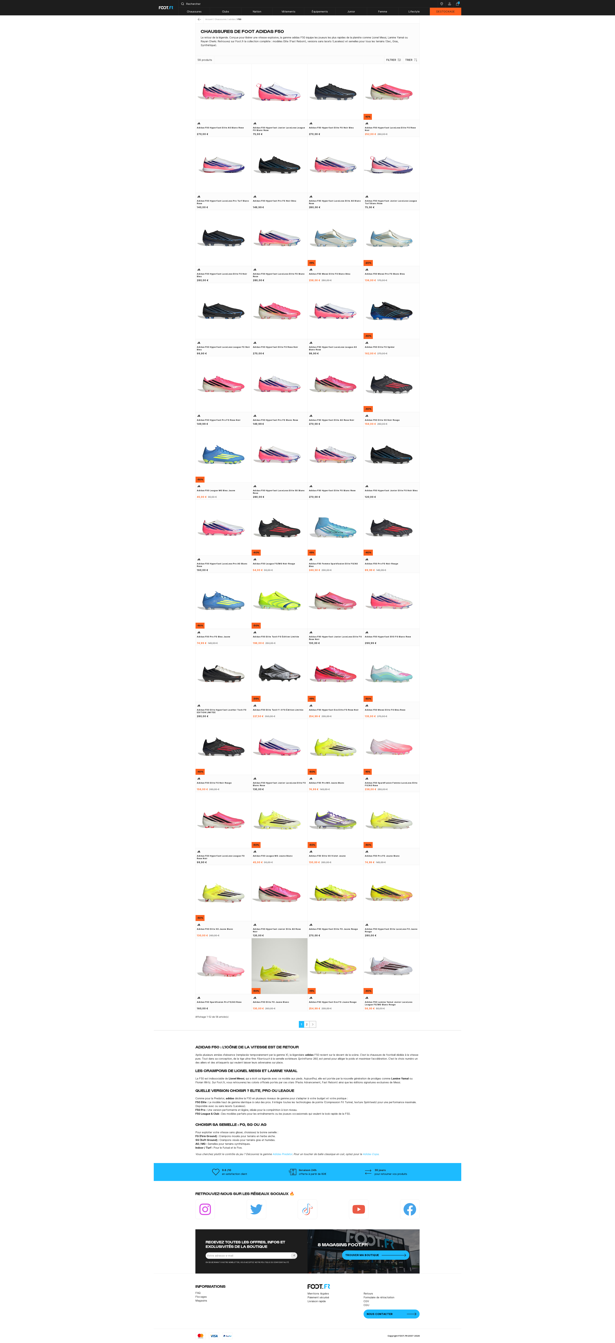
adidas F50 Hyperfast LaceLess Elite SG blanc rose (279, 491)
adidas (232, 19)
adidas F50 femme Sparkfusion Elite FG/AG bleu (333, 564)
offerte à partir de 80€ (312, 1174)
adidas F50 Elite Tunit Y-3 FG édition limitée (278, 710)
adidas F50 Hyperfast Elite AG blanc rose (220, 127)
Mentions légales (318, 1293)
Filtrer (391, 59)
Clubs (225, 11)
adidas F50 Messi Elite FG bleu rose (385, 710)
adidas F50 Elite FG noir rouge (214, 783)
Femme (382, 11)
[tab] (307, 41)
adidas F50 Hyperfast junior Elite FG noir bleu (391, 490)
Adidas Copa (370, 1154)
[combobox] (308, 4)
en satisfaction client (234, 1174)
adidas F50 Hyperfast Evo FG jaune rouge (333, 1002)
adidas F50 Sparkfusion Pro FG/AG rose (219, 1002)
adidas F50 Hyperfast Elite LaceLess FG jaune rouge (391, 930)
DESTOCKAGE (445, 11)
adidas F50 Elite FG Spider (380, 347)
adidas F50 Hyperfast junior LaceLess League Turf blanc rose (391, 202)
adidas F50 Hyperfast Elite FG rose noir (275, 347)
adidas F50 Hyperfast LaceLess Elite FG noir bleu (222, 275)
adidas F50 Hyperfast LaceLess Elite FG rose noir (390, 128)
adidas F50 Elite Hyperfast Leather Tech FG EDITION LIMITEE (221, 711)
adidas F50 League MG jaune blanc (273, 856)
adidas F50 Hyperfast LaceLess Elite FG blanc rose (279, 275)
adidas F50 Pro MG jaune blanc (326, 783)
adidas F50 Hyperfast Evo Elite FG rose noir (334, 710)
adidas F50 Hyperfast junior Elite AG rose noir (277, 930)
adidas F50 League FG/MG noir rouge (274, 563)
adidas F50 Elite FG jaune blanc (271, 1002)
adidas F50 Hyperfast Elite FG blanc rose (332, 490)
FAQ (198, 1292)
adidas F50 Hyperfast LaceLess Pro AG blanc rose (222, 564)
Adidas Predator (282, 1154)
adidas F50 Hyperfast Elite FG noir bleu (331, 127)
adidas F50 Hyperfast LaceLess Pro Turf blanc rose (223, 202)
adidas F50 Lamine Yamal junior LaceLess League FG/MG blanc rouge (388, 1003)
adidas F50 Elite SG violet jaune (327, 856)
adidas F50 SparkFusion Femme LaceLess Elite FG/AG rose (391, 784)
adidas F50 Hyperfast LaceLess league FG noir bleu (223, 348)
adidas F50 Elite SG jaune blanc (215, 929)
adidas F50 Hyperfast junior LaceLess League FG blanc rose (279, 128)
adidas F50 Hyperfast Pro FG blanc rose (275, 420)
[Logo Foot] (166, 7)
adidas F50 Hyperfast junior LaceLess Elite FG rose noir (335, 637)
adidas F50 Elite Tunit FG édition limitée (276, 636)
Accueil (209, 19)
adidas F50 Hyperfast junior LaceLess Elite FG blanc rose (279, 784)
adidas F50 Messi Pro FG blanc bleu (385, 274)
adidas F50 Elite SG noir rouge (382, 420)
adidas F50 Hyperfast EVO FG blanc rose (388, 636)
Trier (408, 59)
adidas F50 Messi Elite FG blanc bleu (329, 274)
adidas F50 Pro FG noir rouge (381, 563)
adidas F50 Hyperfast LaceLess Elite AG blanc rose (335, 202)
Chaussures (194, 11)
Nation (257, 11)
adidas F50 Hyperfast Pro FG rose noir (219, 420)
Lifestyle (414, 11)
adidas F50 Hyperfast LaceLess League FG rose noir (221, 857)
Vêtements (288, 11)
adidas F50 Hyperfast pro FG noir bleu (274, 201)
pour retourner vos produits (391, 1174)
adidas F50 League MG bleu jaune (216, 490)
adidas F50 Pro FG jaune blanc (382, 856)
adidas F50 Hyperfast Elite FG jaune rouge (333, 929)
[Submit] (182, 3)
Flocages (201, 1296)
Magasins (201, 1300)
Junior (351, 11)
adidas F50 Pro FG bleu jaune (213, 636)
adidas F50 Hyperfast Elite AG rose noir (331, 420)
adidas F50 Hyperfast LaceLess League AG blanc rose (333, 348)
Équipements (320, 11)
